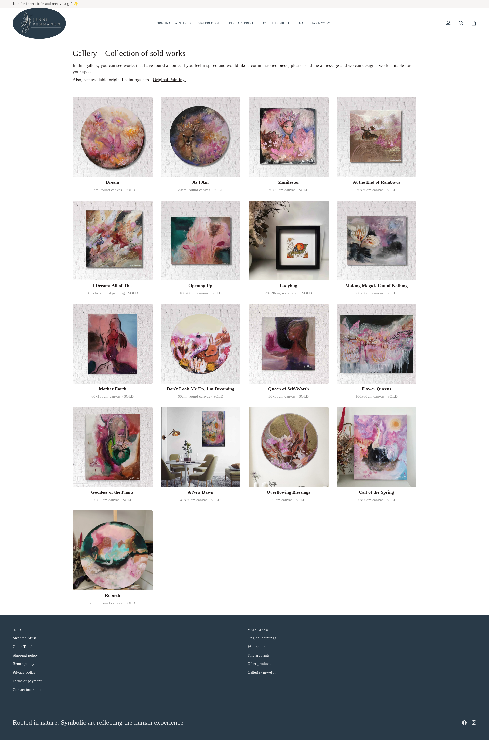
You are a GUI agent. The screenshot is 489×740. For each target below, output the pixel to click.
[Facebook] (464, 722)
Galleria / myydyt (261, 672)
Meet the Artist (24, 638)
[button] (174, 23)
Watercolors (257, 647)
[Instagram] (474, 722)
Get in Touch (23, 647)
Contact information (29, 690)
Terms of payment (27, 681)
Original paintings (262, 638)
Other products (259, 664)
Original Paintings (169, 79)
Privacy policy (24, 672)
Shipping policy (25, 655)
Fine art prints (258, 655)
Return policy (23, 664)
